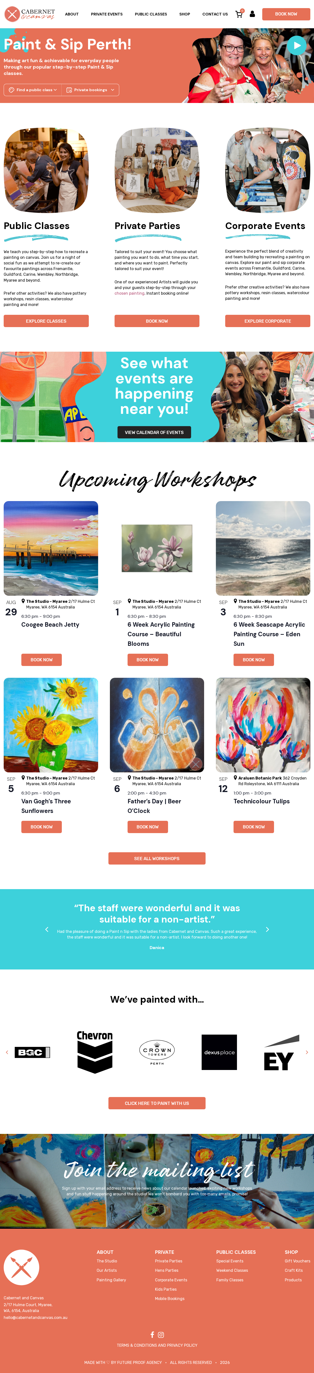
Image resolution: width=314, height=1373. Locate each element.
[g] (46, 170)
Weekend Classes (232, 1270)
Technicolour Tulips (262, 801)
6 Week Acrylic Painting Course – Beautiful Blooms (161, 634)
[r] (267, 170)
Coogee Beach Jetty (50, 624)
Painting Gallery (111, 1280)
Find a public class (34, 89)
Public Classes (151, 14)
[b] (157, 170)
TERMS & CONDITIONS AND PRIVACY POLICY (157, 1345)
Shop (184, 14)
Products (293, 1280)
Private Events (107, 14)
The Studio (107, 1261)
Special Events (229, 1261)
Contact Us (215, 14)
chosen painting (129, 293)
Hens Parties (166, 1270)
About (72, 14)
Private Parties (168, 1261)
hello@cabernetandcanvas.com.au (35, 1317)
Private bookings (90, 89)
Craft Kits (294, 1270)
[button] (297, 45)
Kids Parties (166, 1289)
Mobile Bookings (169, 1298)
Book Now (286, 14)
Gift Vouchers (297, 1261)
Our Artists (107, 1270)
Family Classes (229, 1280)
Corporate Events (171, 1280)
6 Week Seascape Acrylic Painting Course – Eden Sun (269, 634)
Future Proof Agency (139, 1362)
